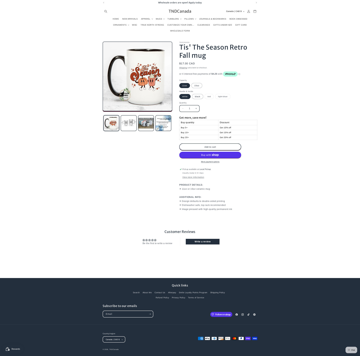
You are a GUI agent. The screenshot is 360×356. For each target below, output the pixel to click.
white (185, 96)
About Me (147, 292)
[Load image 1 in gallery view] (111, 123)
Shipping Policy (217, 292)
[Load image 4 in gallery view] (163, 123)
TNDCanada (114, 349)
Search (136, 292)
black (197, 96)
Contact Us (160, 292)
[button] (106, 11)
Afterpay (172, 292)
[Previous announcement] (104, 2)
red (210, 97)
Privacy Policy (178, 297)
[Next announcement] (256, 2)
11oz (184, 85)
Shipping (183, 68)
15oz (196, 85)
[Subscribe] (150, 314)
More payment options (210, 162)
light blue (224, 97)
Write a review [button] (203, 241)
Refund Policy (162, 297)
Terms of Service (196, 297)
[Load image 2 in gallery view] (129, 123)
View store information (193, 177)
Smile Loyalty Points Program (193, 292)
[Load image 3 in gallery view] (146, 123)
